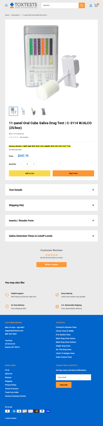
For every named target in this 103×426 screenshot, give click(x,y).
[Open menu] (6, 5)
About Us (8, 374)
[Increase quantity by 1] (34, 164)
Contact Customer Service (15, 396)
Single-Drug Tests (63, 346)
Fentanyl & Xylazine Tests (66, 327)
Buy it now (73, 173)
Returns (8, 377)
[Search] (82, 5)
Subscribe (64, 385)
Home (7, 15)
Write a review (51, 264)
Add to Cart (29, 173)
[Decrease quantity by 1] (20, 164)
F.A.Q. (7, 370)
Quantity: (12, 164)
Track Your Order (12, 392)
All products (15, 15)
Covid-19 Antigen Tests (65, 353)
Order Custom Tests (64, 357)
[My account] (91, 5)
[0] (95, 5)
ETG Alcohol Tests (63, 335)
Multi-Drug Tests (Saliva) (66, 342)
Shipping (8, 381)
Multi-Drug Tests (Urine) (65, 338)
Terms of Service (11, 389)
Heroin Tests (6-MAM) (65, 331)
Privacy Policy (10, 385)
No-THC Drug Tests (63, 349)
